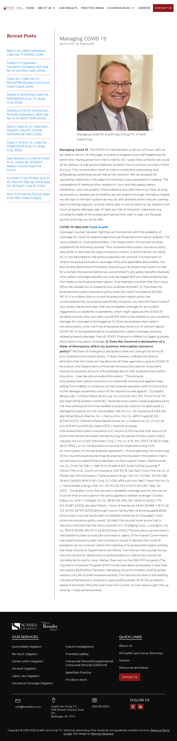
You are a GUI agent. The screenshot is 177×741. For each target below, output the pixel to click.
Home (30, 7)
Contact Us (163, 7)
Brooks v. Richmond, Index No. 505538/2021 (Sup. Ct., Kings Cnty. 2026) (28, 98)
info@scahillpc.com (28, 706)
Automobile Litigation (27, 646)
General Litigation (24, 668)
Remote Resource (102, 733)
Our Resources (118, 7)
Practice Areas (92, 7)
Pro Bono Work (76, 679)
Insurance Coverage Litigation (32, 683)
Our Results (68, 7)
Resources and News (133, 667)
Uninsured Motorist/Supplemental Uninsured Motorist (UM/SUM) (89, 663)
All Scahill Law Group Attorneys (141, 653)
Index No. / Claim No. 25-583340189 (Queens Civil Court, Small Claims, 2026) (28, 82)
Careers (144, 7)
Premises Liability (77, 654)
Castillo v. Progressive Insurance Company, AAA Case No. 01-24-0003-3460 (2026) (28, 66)
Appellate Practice (78, 672)
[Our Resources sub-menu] (133, 8)
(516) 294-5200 (100, 706)
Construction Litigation (27, 661)
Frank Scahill (98, 227)
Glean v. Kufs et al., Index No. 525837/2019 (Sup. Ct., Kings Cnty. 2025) (27, 146)
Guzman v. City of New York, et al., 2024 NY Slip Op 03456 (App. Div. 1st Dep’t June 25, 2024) (29, 181)
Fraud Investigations (80, 646)
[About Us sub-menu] (54, 8)
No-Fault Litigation (25, 654)
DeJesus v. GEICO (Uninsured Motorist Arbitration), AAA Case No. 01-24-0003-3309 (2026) (28, 114)
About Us (44, 7)
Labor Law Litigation (25, 676)
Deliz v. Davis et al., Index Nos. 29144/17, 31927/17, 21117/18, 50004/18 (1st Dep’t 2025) (27, 130)
